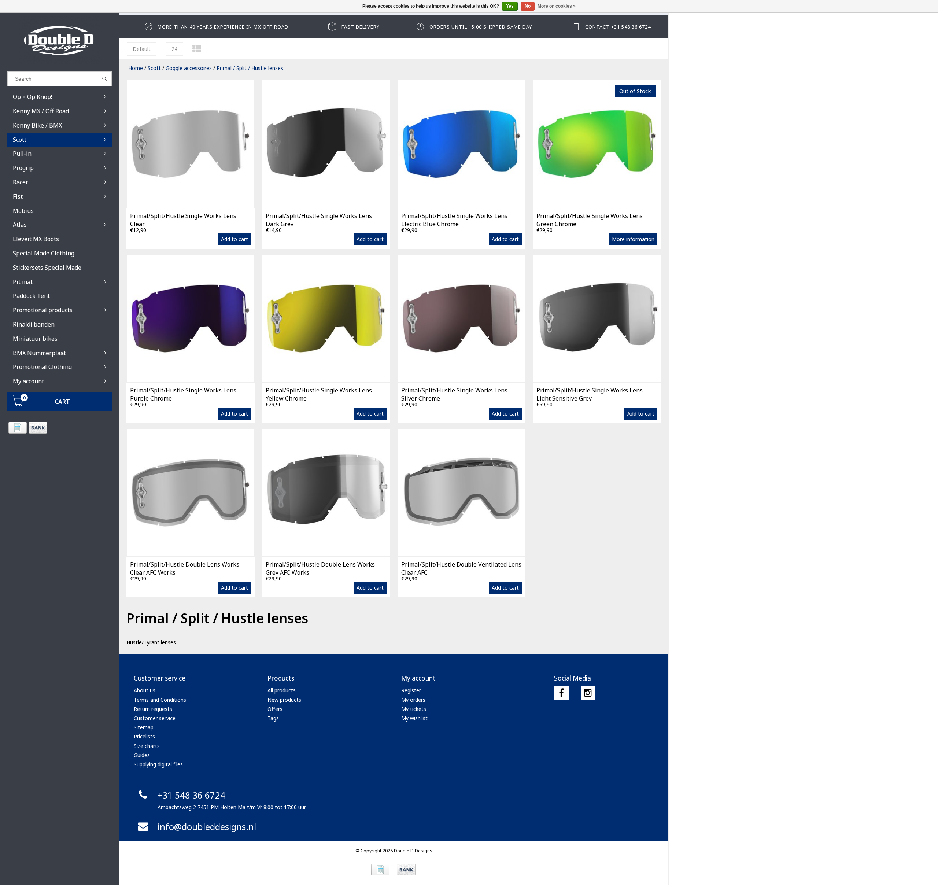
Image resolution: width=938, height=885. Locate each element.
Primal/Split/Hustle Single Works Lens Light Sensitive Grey (589, 393)
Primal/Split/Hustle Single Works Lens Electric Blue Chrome (454, 219)
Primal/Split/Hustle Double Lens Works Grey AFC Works (320, 567)
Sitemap (144, 727)
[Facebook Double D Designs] (561, 693)
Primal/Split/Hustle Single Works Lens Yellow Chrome (319, 393)
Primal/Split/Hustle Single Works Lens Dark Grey (319, 219)
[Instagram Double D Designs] (588, 693)
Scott (154, 67)
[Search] (104, 78)
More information (633, 239)
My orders (413, 699)
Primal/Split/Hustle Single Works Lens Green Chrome (589, 219)
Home (135, 67)
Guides (142, 755)
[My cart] (17, 404)
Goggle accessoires (189, 67)
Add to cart (234, 239)
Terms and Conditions (160, 699)
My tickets (413, 708)
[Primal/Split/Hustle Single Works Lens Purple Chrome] (190, 318)
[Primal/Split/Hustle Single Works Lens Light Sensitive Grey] (597, 318)
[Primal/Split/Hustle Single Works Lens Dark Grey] (326, 144)
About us (144, 690)
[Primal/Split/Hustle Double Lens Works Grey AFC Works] (326, 493)
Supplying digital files (158, 764)
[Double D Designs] (59, 40)
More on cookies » (557, 6)
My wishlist (414, 718)
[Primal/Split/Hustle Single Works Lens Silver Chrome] (462, 318)
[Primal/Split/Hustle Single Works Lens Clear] (190, 144)
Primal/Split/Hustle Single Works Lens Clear (183, 219)
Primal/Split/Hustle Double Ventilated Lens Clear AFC (461, 567)
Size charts (147, 745)
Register (411, 690)
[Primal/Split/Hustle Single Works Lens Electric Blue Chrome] (462, 144)
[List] (196, 48)
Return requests (153, 708)
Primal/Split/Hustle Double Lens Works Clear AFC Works (184, 567)
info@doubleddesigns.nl (207, 827)
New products (284, 699)
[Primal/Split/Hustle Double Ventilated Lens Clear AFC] (462, 493)
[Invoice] (17, 428)
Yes (510, 6)
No (528, 6)
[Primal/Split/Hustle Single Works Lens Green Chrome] (597, 144)
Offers (274, 708)
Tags (273, 718)
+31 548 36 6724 (191, 795)
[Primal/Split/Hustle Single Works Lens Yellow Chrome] (326, 318)
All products (281, 690)
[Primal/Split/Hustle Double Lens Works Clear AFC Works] (190, 493)
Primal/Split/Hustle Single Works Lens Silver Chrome (454, 393)
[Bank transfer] (38, 428)
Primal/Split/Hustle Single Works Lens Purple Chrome (183, 393)
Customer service (155, 718)
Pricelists (144, 736)
